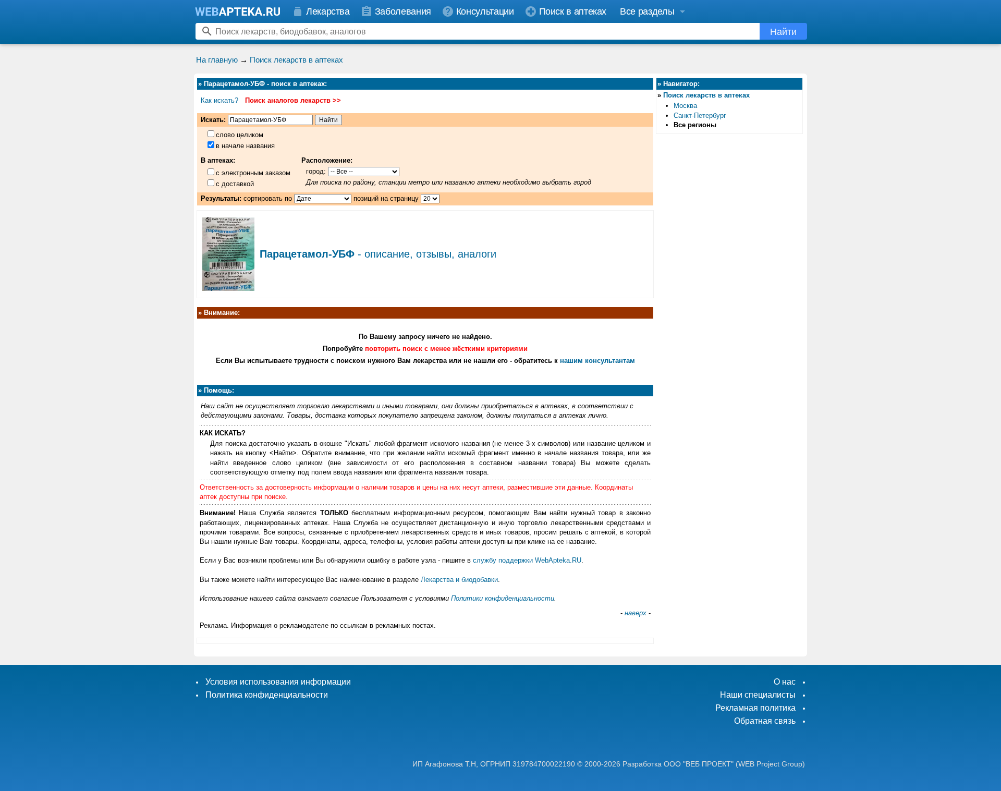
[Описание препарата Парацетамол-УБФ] (228, 287)
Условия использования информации (278, 681)
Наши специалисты (758, 694)
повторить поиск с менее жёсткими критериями (446, 348)
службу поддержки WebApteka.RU (527, 560)
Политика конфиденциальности (266, 694)
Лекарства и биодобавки (459, 579)
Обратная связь (765, 720)
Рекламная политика (755, 707)
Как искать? (219, 100)
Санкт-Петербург (700, 115)
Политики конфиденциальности (502, 598)
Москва (685, 105)
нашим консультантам (597, 360)
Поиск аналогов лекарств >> (293, 100)
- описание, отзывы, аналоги (378, 254)
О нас (785, 681)
